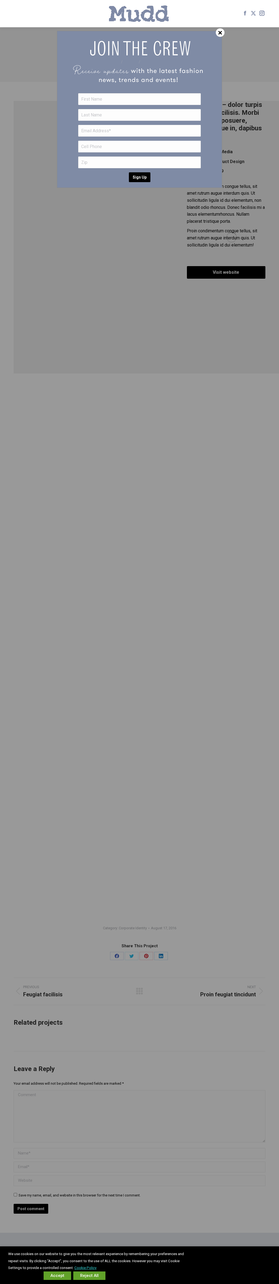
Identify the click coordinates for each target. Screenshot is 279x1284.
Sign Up (140, 177)
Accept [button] (57, 1275)
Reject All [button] (89, 1275)
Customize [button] (25, 1275)
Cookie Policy (85, 1268)
